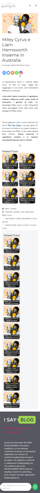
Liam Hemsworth (27, 212)
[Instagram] (21, 73)
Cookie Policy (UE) (12, 432)
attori (7, 209)
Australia (8, 212)
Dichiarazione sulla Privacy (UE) (17, 428)
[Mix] (12, 73)
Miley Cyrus (7, 215)
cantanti (13, 209)
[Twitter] (8, 73)
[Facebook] (4, 73)
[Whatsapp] (17, 73)
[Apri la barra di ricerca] (30, 5)
